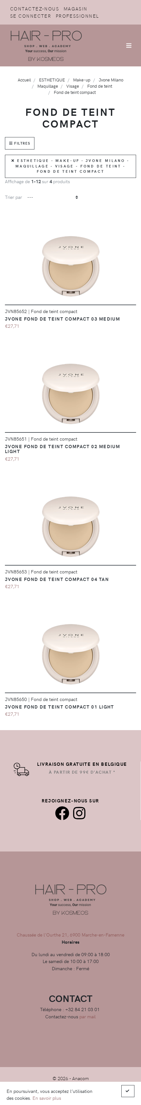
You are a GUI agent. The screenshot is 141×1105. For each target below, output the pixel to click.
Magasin (76, 8)
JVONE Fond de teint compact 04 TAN (57, 579)
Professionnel (77, 15)
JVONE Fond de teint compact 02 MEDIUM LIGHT (62, 449)
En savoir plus (46, 1098)
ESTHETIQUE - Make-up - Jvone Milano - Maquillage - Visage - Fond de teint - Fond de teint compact (72, 166)
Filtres (21, 143)
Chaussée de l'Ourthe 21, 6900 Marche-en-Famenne (70, 934)
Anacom (80, 1078)
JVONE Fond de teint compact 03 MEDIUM (62, 318)
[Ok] (127, 1091)
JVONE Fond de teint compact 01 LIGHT (59, 706)
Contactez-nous (34, 8)
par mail (87, 1016)
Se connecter (30, 15)
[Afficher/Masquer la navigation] (129, 45)
